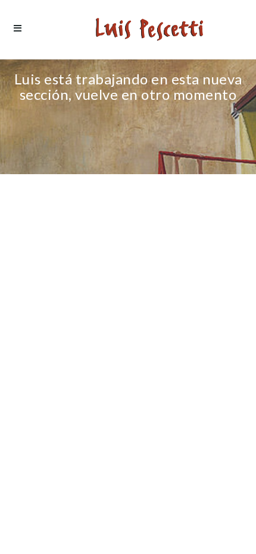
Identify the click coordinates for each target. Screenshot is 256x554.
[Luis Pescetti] (149, 29)
